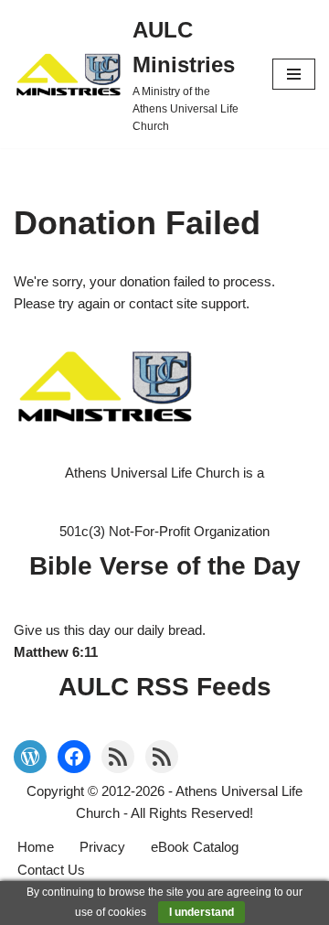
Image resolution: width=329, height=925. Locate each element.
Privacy (102, 847)
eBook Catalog (195, 847)
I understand (201, 912)
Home (35, 847)
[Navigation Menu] (293, 74)
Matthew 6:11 (56, 652)
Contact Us (51, 869)
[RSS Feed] (117, 756)
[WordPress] (30, 756)
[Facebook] (74, 756)
